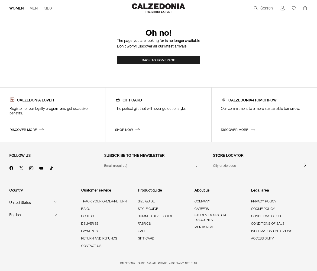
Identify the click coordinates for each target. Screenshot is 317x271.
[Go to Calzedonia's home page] (158, 8)
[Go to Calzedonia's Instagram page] (31, 167)
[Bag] (305, 8)
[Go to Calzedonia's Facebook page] (11, 167)
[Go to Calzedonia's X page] (21, 167)
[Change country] (55, 201)
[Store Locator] (305, 165)
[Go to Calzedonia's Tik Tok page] (51, 167)
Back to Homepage (158, 60)
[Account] (282, 8)
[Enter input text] (196, 165)
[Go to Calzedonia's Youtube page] (41, 167)
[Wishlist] (294, 8)
